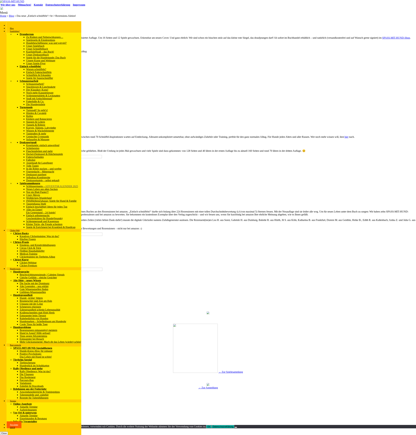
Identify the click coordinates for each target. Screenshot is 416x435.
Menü (4, 12)
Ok (208, 426)
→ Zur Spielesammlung (230, 372)
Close (4, 433)
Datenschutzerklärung (223, 426)
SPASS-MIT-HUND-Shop (396, 37)
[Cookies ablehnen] (235, 427)
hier (346, 136)
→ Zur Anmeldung (208, 387)
